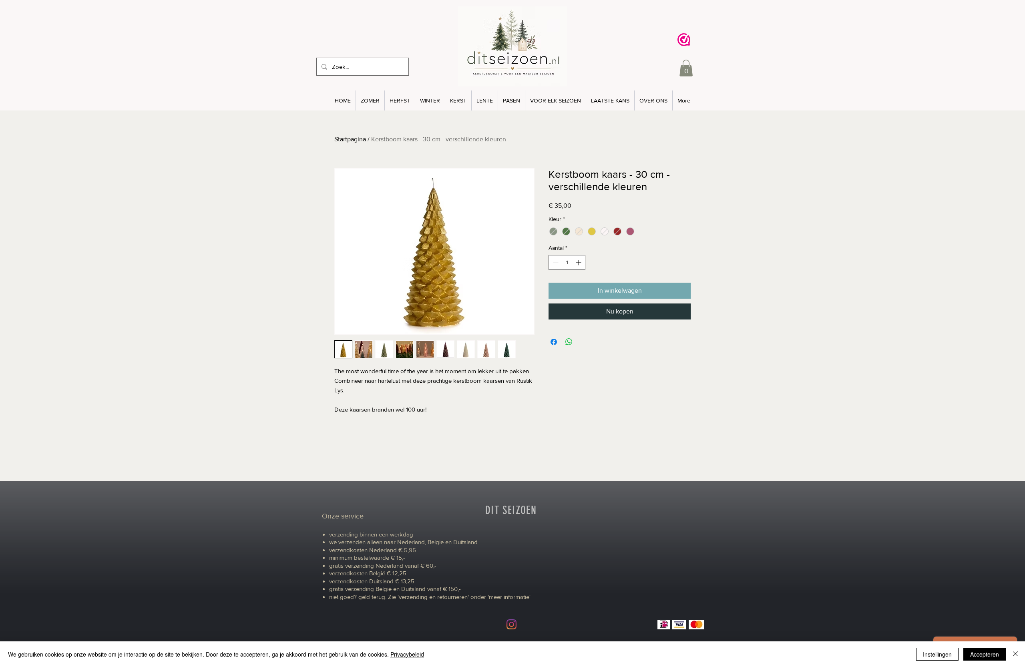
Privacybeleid (407, 654)
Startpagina (350, 139)
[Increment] (579, 262)
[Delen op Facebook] (554, 342)
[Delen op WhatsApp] (569, 342)
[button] (686, 68)
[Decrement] (555, 262)
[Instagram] (511, 624)
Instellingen (937, 654)
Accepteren (984, 654)
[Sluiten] (1015, 654)
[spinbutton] (567, 262)
